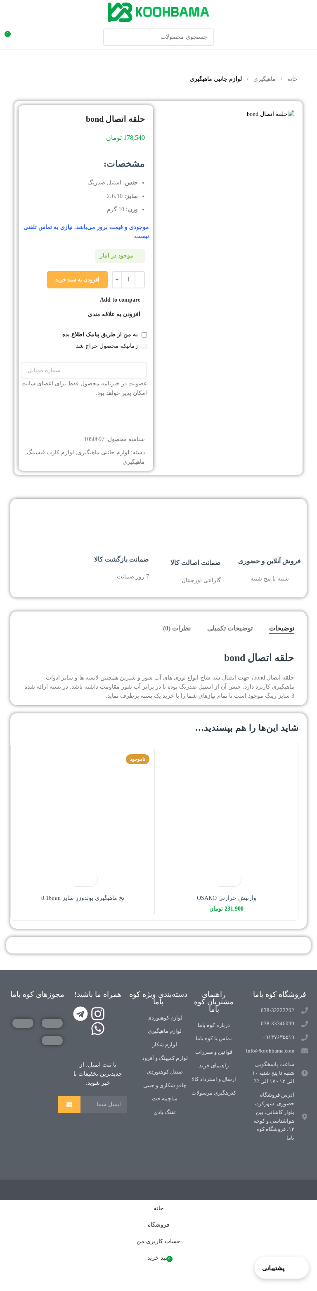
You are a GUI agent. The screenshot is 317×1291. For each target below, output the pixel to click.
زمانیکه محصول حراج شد (108, 346)
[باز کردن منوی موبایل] (307, 37)
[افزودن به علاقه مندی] (219, 879)
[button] (234, 879)
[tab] (281, 628)
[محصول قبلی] (32, 80)
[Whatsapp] (97, 1028)
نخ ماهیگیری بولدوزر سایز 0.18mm (82, 898)
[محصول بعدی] (12, 80)
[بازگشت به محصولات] (22, 80)
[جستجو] (112, 37)
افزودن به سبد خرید (77, 279)
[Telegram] (80, 1013)
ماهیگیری (264, 79)
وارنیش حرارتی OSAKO (226, 898)
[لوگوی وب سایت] (158, 12)
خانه (292, 79)
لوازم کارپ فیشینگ (50, 452)
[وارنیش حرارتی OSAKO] (226, 820)
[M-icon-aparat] (115, 1013)
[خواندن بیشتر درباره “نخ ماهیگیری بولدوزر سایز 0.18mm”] (90, 879)
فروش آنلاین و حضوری (269, 560)
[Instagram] (97, 1013)
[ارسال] (69, 1104)
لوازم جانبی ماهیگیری (216, 79)
